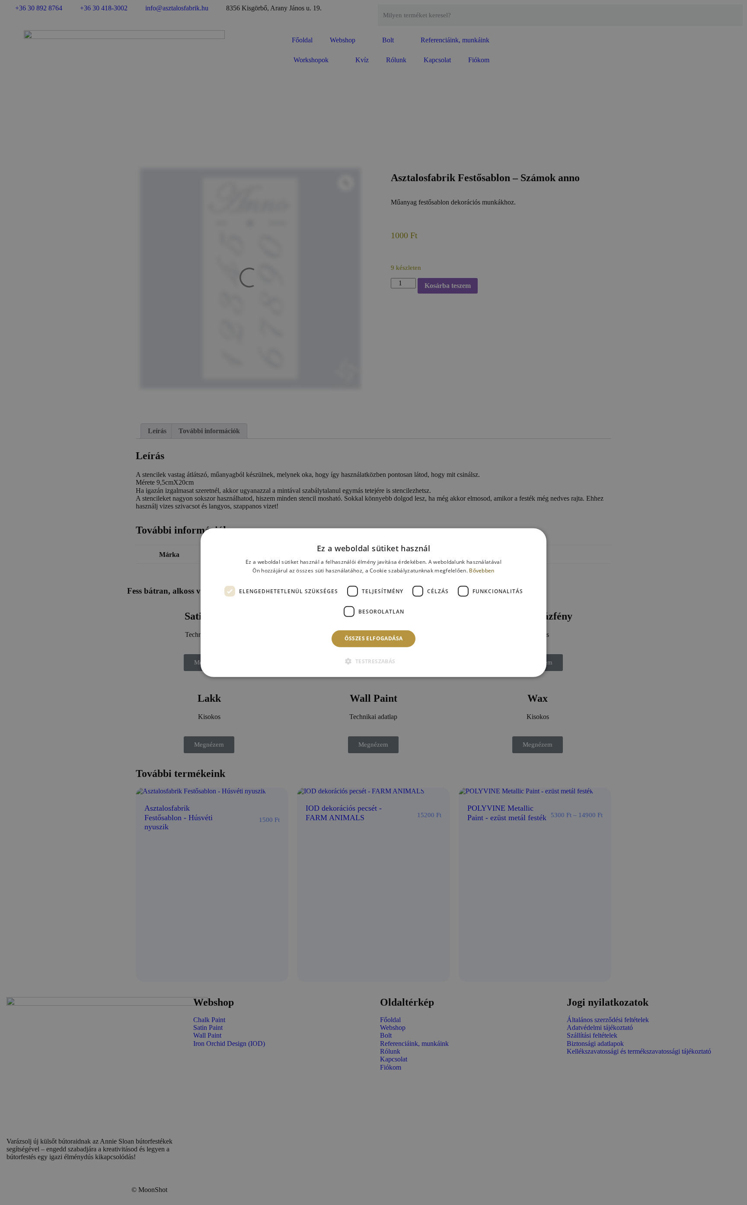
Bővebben (481, 570)
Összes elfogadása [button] (374, 638)
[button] (373, 661)
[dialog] (373, 602)
